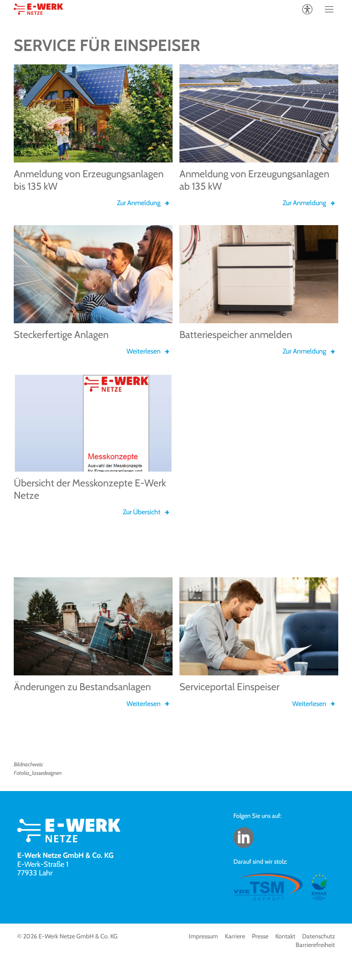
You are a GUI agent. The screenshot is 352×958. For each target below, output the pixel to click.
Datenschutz (318, 936)
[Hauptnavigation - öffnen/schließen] (329, 9)
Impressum (203, 936)
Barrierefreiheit (315, 945)
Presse (260, 936)
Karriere (235, 936)
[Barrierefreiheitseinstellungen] (307, 9)
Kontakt (285, 936)
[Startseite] (38, 9)
